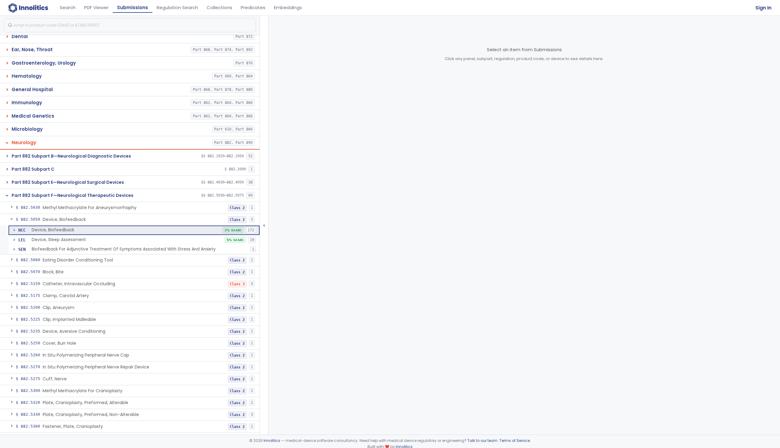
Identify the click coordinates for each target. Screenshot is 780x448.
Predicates (253, 7)
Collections (219, 7)
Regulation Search (177, 7)
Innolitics (272, 440)
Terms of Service (514, 440)
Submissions (132, 7)
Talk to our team (482, 440)
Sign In (763, 7)
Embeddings (288, 7)
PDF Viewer (96, 7)
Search (68, 7)
